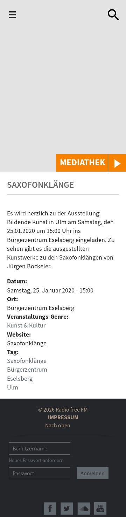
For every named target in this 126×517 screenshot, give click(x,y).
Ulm (12, 387)
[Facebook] (50, 508)
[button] (91, 163)
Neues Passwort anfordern (36, 460)
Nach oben (57, 425)
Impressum (63, 417)
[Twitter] (67, 508)
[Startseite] (54, 15)
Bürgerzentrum (27, 369)
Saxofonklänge (27, 361)
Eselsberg (20, 378)
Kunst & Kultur (26, 325)
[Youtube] (100, 508)
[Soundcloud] (83, 508)
